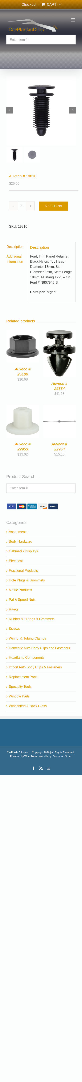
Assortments (18, 532)
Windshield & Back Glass (28, 706)
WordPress (30, 756)
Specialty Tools (20, 686)
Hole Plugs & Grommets (27, 580)
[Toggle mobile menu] (73, 20)
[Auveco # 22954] (59, 407)
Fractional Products (23, 570)
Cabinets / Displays (23, 551)
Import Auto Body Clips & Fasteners (35, 667)
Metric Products (20, 590)
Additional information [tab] (15, 259)
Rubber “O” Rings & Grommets (31, 619)
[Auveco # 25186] (22, 332)
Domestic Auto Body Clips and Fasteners (39, 648)
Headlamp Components (26, 657)
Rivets (13, 609)
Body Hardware (20, 541)
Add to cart (53, 206)
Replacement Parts (23, 677)
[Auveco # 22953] (22, 407)
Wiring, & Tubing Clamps (27, 638)
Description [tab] (15, 246)
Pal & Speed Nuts (22, 599)
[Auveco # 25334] (59, 332)
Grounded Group (62, 756)
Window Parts (19, 696)
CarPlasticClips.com (18, 752)
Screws (14, 628)
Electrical (16, 561)
